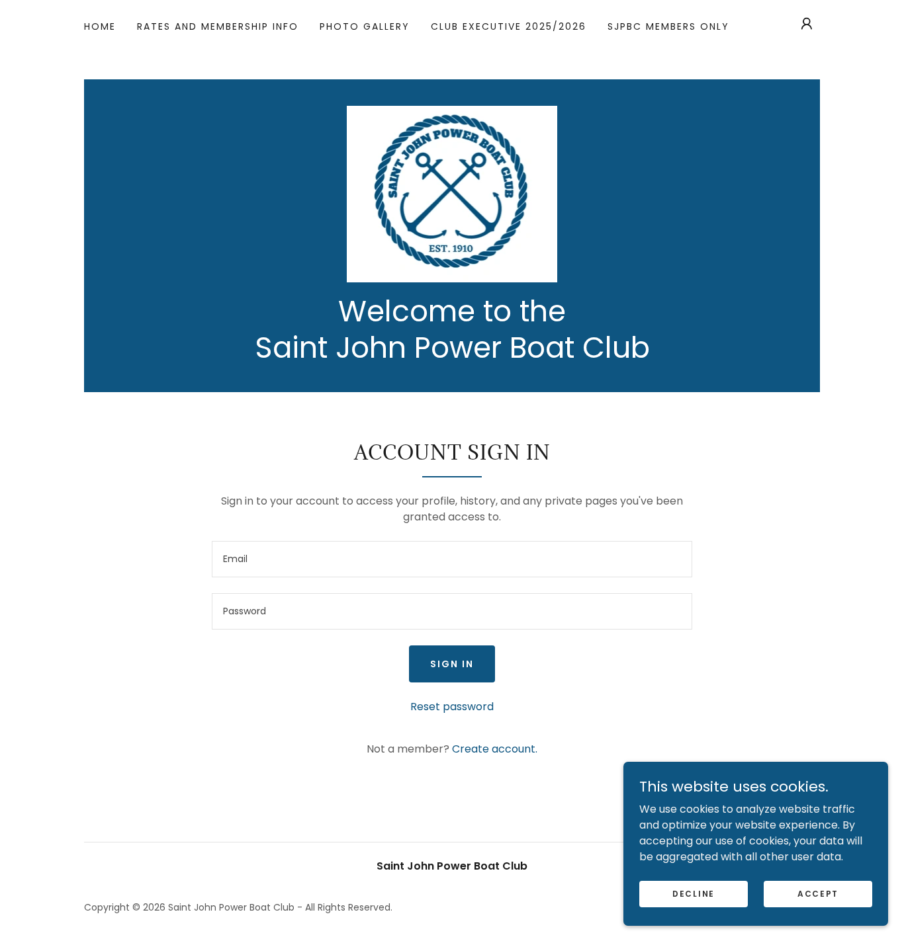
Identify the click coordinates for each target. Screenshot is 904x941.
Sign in (452, 664)
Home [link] (100, 26)
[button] (806, 24)
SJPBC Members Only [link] (668, 26)
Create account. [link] (494, 749)
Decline (693, 893)
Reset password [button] (452, 706)
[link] (452, 193)
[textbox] (452, 559)
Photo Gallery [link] (365, 26)
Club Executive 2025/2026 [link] (508, 26)
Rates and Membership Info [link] (217, 26)
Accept (817, 893)
